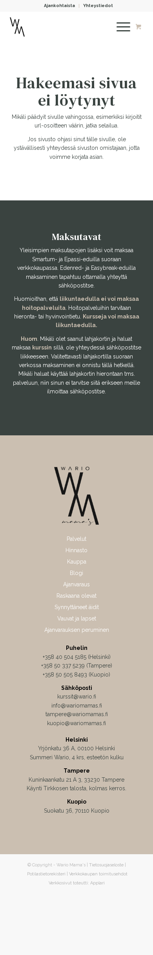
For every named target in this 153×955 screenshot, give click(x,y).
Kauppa (76, 561)
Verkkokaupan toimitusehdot (98, 874)
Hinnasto (76, 550)
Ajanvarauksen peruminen (76, 630)
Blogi (76, 573)
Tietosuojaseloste (106, 865)
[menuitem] (59, 6)
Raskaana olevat (76, 596)
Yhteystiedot (98, 5)
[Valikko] (119, 27)
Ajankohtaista (59, 5)
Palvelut (76, 539)
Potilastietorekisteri (46, 874)
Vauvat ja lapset (76, 618)
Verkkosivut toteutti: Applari (77, 883)
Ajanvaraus (76, 584)
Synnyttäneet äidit (77, 607)
